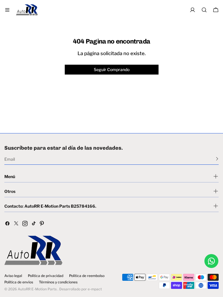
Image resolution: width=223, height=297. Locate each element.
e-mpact (95, 289)
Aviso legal (13, 276)
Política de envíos (18, 282)
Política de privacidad (45, 276)
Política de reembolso (87, 276)
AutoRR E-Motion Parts (37, 289)
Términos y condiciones (58, 282)
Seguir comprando (112, 69)
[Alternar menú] (7, 10)
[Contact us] (211, 261)
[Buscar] (204, 10)
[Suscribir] (217, 159)
